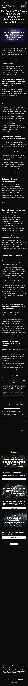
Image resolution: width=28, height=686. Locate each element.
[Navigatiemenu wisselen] (26, 2)
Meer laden (14, 543)
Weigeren (9, 679)
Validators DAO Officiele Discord (12, 408)
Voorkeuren (14, 682)
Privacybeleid (5, 675)
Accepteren (20, 679)
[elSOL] (4, 2)
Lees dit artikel (14, 479)
